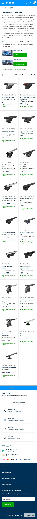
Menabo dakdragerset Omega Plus (26, 301)
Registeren (7, 504)
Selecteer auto (20, 55)
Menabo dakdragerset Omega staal (8, 334)
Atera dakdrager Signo (8, 97)
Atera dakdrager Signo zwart (8, 132)
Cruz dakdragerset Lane (8, 232)
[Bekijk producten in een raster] (31, 74)
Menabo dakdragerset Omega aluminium (8, 301)
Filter (6, 74)
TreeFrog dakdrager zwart (9, 367)
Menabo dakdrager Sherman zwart (25, 267)
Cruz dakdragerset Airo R (9, 198)
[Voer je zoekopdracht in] (27, 3)
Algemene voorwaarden (12, 515)
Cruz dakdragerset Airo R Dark (27, 199)
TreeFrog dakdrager (25, 334)
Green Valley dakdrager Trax (8, 165)
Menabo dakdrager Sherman (7, 267)
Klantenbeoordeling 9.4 (9, 7)
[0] (34, 3)
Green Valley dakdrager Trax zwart (26, 165)
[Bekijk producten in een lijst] (34, 74)
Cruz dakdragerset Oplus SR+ (27, 233)
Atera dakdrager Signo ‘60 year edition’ (27, 98)
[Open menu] (3, 3)
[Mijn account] (30, 3)
